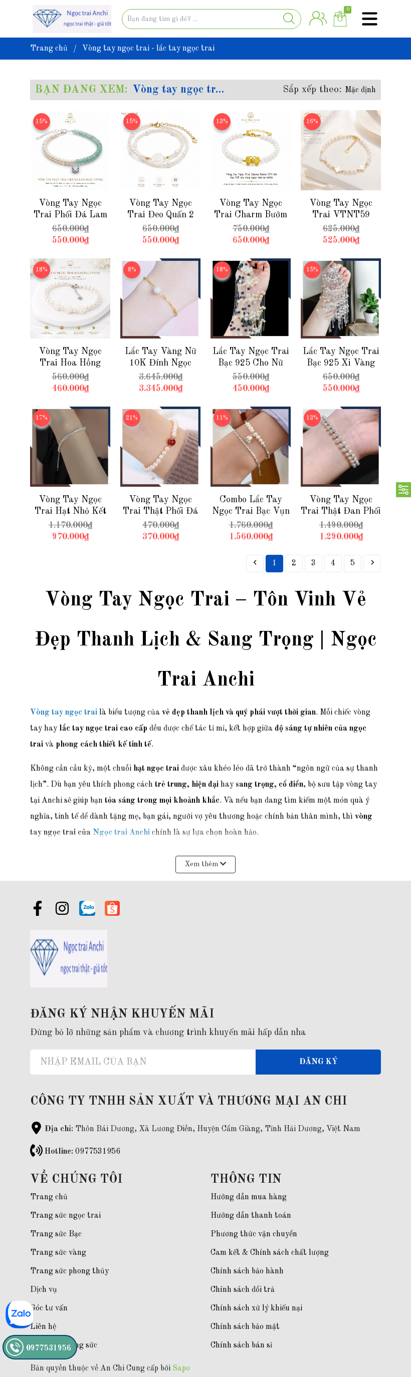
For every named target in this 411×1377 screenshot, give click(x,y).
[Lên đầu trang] (383, 1329)
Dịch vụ (43, 1290)
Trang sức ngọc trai (65, 1216)
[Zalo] (87, 908)
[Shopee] (112, 908)
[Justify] (289, 19)
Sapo (181, 1368)
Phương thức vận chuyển (254, 1234)
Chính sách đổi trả (243, 1290)
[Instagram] (62, 910)
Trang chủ (49, 1197)
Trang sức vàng (58, 1253)
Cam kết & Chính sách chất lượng (270, 1253)
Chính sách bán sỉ (241, 1345)
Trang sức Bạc (56, 1234)
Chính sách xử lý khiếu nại (256, 1308)
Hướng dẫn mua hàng (249, 1197)
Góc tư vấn (49, 1308)
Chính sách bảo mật (245, 1327)
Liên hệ (43, 1327)
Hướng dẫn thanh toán (251, 1216)
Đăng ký (318, 1062)
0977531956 (97, 1152)
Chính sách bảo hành (247, 1271)
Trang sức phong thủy (69, 1271)
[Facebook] (37, 910)
